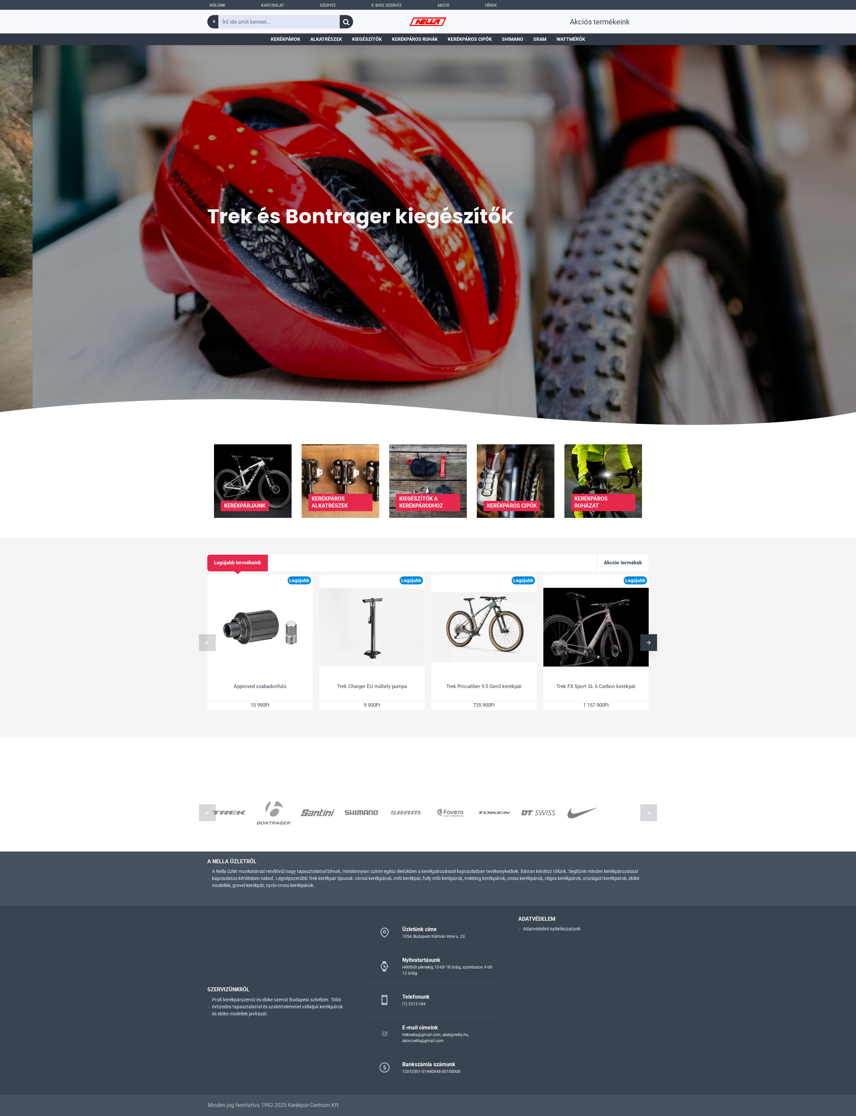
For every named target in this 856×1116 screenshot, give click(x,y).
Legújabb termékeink (237, 563)
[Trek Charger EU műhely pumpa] (372, 627)
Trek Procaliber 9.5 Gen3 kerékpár (484, 686)
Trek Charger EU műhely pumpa (372, 686)
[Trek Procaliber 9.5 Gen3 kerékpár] (484, 627)
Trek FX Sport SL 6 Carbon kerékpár (596, 686)
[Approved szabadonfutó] (260, 627)
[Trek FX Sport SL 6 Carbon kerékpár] (596, 627)
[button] (207, 642)
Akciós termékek (623, 563)
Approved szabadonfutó (260, 686)
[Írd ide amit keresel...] (346, 21)
